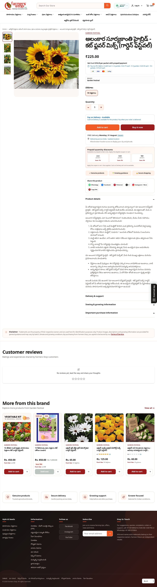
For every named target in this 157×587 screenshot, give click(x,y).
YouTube (68, 537)
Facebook (69, 526)
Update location (113, 139)
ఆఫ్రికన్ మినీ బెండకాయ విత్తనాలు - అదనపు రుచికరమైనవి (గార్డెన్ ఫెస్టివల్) (139, 450)
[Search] (107, 5)
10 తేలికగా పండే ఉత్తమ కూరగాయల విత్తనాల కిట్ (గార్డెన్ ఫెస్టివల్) (16, 449)
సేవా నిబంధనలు (36, 536)
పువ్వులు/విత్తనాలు (8, 533)
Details (120, 135)
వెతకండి (4, 578)
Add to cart (13, 471)
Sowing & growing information (100, 304)
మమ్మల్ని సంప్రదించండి (38, 559)
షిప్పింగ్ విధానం (36, 556)
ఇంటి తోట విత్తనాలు (93, 14)
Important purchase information (101, 312)
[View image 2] (7, 48)
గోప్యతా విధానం (36, 544)
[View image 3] (7, 59)
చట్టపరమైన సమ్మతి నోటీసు (40, 532)
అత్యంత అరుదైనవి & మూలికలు (69, 14)
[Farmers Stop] (17, 5)
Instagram (69, 532)
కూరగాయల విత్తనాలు (14, 14)
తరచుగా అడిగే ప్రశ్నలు (38, 567)
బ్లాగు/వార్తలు (35, 563)
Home (4, 29)
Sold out (44, 471)
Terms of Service (117, 334)
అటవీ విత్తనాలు (111, 14)
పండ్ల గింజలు (31, 14)
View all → (150, 408)
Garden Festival (92, 33)
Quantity (89, 102)
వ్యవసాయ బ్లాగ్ (88, 20)
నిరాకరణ (34, 540)
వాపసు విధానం (36, 548)
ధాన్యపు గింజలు (7, 537)
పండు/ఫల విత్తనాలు (9, 530)
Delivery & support (94, 296)
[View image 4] (7, 70)
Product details (92, 199)
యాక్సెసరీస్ (147, 14)
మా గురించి (34, 552)
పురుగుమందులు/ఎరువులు (129, 14)
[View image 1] (7, 37)
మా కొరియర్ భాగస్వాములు (36, 578)
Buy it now (137, 127)
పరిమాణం (89, 87)
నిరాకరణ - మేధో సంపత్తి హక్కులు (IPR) (42, 527)
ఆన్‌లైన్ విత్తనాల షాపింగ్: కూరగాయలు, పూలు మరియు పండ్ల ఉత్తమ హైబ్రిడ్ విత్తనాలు (33, 29)
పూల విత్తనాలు (47, 14)
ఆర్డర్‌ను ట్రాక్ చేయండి (71, 20)
